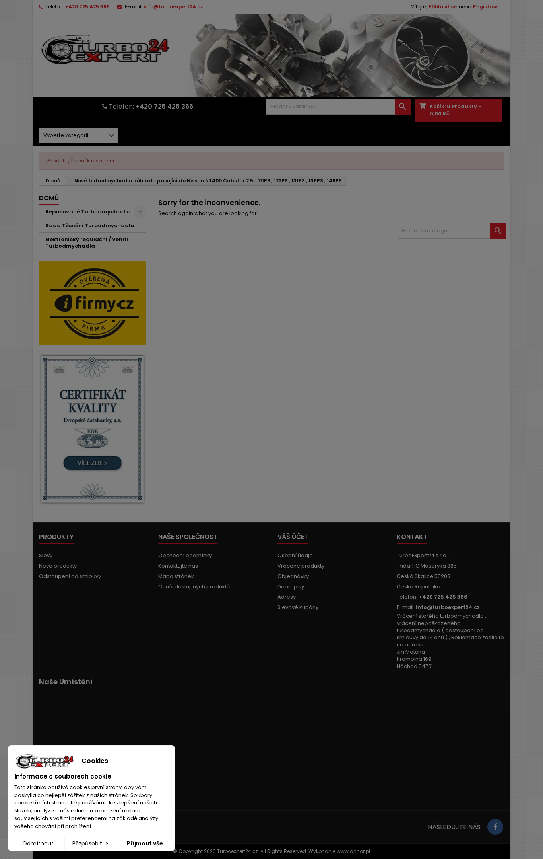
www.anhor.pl (353, 851)
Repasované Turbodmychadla (88, 211)
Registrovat (488, 6)
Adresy (286, 597)
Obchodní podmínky (185, 555)
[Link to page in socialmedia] (495, 827)
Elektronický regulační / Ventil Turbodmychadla (86, 243)
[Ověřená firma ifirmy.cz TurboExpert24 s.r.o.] (92, 303)
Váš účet (292, 536)
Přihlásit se (443, 6)
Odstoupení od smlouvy (70, 576)
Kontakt (412, 536)
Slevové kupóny (297, 607)
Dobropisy (290, 586)
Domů (49, 198)
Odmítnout (38, 843)
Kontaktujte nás (178, 566)
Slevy (45, 555)
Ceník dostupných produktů (194, 586)
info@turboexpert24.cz (173, 6)
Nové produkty (58, 566)
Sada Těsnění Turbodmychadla (89, 225)
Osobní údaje (295, 555)
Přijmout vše (145, 843)
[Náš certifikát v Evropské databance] (92, 429)
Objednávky (293, 576)
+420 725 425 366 (87, 6)
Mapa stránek (176, 576)
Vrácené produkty (300, 566)
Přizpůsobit (88, 843)
